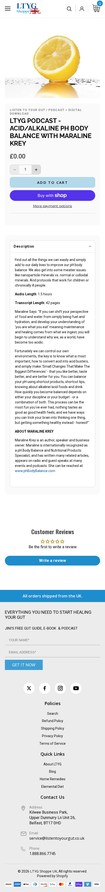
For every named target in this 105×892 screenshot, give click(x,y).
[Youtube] (76, 688)
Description (24, 246)
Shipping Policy (52, 728)
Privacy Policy (52, 736)
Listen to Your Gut (27, 110)
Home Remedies (52, 779)
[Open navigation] (7, 8)
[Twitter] (29, 688)
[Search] (69, 8)
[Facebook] (45, 688)
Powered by (46, 876)
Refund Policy (52, 721)
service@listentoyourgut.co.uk (56, 838)
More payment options (52, 206)
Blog (52, 771)
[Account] (82, 8)
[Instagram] (60, 688)
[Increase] (36, 169)
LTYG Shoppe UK (43, 871)
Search (52, 713)
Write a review (52, 560)
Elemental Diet (52, 787)
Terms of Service (52, 743)
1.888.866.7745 (42, 853)
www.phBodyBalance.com (35, 471)
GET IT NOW (23, 665)
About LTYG (52, 764)
